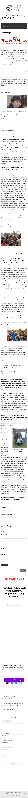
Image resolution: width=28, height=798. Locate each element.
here (18, 89)
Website (3, 554)
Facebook (2, 17)
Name (3, 542)
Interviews (5, 745)
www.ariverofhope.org (6, 123)
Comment (4, 535)
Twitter (5, 17)
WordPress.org (6, 772)
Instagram (8, 17)
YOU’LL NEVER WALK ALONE (9, 696)
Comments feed (16, 769)
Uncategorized (6, 757)
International (6, 742)
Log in (4, 769)
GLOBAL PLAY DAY (7, 698)
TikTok (13, 17)
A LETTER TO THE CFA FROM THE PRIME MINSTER (14, 703)
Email (2, 548)
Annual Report (18, 516)
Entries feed (9, 769)
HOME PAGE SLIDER (7, 740)
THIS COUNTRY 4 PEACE (8, 709)
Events (4, 735)
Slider (4, 754)
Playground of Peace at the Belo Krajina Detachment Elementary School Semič (12, 706)
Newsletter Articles (7, 747)
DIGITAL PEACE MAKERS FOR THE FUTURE (12, 701)
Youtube (11, 17)
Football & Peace (7, 738)
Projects (5, 750)
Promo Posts (6, 752)
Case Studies (6, 733)
